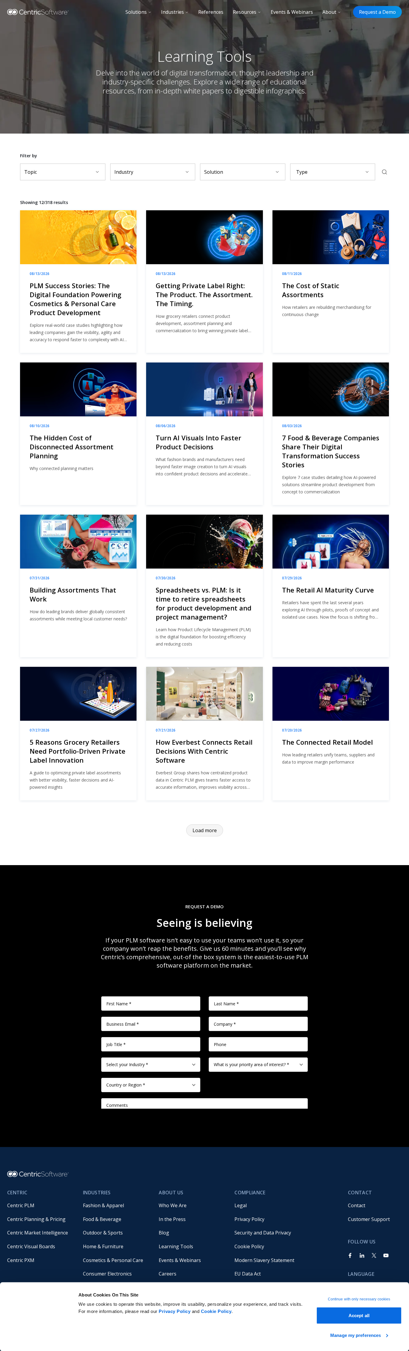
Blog (164, 1232)
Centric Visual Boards (31, 1246)
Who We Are (173, 1205)
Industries (172, 12)
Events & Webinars (292, 12)
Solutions (136, 12)
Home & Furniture (103, 1246)
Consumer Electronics (107, 1273)
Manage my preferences (355, 1335)
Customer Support (369, 1219)
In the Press (172, 1219)
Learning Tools (176, 1246)
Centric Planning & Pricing (36, 1219)
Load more (205, 830)
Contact (356, 1205)
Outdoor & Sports (103, 1232)
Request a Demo (377, 12)
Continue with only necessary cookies (359, 1299)
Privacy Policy (174, 1311)
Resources (244, 12)
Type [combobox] (301, 172)
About (329, 12)
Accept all (359, 1315)
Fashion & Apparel (103, 1205)
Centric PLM (20, 1205)
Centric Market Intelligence (37, 1232)
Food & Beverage (102, 1219)
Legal (240, 1205)
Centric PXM (20, 1260)
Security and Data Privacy (262, 1232)
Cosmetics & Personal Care (113, 1260)
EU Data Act (247, 1273)
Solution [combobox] (213, 172)
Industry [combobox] (123, 172)
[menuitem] (40, 1205)
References (210, 12)
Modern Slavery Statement (264, 1260)
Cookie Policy (216, 1311)
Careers (167, 1273)
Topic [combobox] (30, 172)
